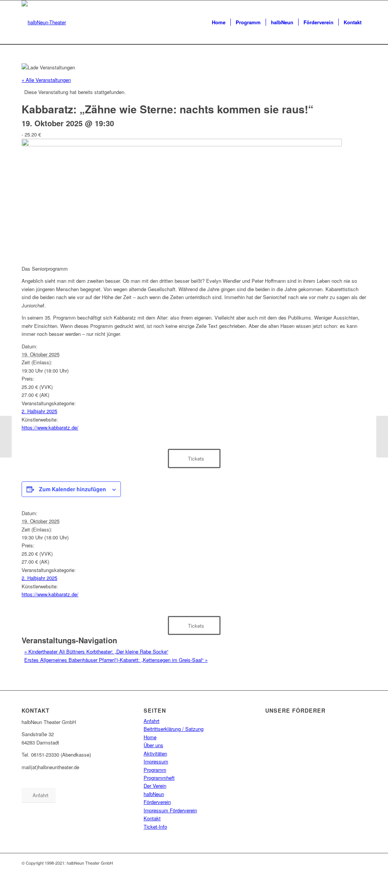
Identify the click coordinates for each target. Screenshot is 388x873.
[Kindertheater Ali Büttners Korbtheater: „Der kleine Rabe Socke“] (6, 437)
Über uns (153, 745)
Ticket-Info (155, 826)
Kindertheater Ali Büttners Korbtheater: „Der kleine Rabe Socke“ (96, 651)
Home (150, 737)
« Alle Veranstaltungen (46, 79)
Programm (155, 769)
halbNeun (154, 794)
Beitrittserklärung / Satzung (173, 728)
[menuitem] (218, 22)
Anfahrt (152, 720)
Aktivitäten (155, 753)
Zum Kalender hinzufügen (72, 489)
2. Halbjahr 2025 (39, 411)
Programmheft (159, 777)
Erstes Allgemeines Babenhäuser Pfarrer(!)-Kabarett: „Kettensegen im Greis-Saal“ (116, 659)
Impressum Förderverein (170, 810)
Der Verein (155, 785)
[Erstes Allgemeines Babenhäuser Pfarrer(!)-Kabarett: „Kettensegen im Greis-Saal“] (382, 437)
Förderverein (157, 802)
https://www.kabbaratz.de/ (50, 427)
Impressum (156, 761)
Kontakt (152, 818)
